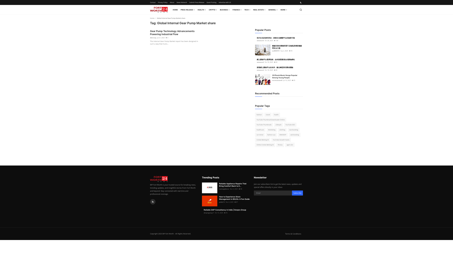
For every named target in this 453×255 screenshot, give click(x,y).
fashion (259, 115)
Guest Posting (211, 2)
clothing (282, 130)
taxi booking (293, 130)
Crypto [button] (212, 10)
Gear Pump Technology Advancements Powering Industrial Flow (172, 33)
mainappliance (224, 189)
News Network (182, 2)
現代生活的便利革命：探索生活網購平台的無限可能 (276, 38)
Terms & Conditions (293, 234)
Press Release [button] (187, 10)
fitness (280, 145)
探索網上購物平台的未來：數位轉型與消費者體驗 (275, 67)
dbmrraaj (153, 38)
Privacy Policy (163, 2)
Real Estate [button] (258, 10)
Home (175, 10)
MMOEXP (282, 135)
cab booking (294, 135)
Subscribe (297, 193)
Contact (153, 2)
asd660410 (275, 51)
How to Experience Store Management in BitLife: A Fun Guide (234, 198)
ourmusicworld (277, 80)
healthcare (260, 130)
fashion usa (271, 135)
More (283, 10)
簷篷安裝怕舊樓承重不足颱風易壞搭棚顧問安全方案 (287, 47)
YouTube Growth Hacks (281, 140)
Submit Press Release (196, 2)
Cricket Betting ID (263, 140)
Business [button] (224, 10)
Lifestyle (278, 125)
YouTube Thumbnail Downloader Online (271, 120)
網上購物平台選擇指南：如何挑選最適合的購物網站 (276, 59)
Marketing (271, 130)
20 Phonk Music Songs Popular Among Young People (284, 76)
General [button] (272, 10)
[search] (301, 10)
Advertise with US (225, 2)
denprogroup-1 (209, 213)
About (172, 2)
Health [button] (201, 10)
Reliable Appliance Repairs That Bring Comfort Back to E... (232, 185)
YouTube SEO (290, 125)
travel (268, 115)
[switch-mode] (301, 2)
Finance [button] (236, 10)
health (276, 115)
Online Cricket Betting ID (265, 145)
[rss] (152, 201)
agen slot (290, 145)
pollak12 (222, 202)
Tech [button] (246, 10)
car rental (260, 135)
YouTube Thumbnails (264, 125)
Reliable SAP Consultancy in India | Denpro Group (225, 210)
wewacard (260, 41)
